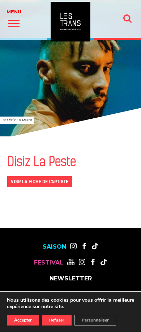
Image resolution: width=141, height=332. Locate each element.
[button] (14, 23)
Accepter (23, 320)
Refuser (56, 320)
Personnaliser (95, 320)
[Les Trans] (70, 22)
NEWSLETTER (71, 278)
